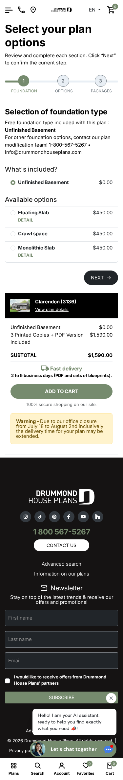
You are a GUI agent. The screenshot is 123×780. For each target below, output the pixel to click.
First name (20, 617)
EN (93, 10)
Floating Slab (33, 212)
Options (64, 85)
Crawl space (33, 233)
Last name (20, 639)
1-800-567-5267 (68, 145)
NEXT (101, 277)
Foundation (24, 85)
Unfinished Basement (43, 182)
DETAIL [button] (25, 220)
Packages (101, 85)
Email (14, 660)
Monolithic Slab (36, 248)
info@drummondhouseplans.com (43, 152)
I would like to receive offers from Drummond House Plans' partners (60, 680)
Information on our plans (61, 574)
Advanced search (61, 564)
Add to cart (61, 391)
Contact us (61, 545)
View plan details (52, 309)
